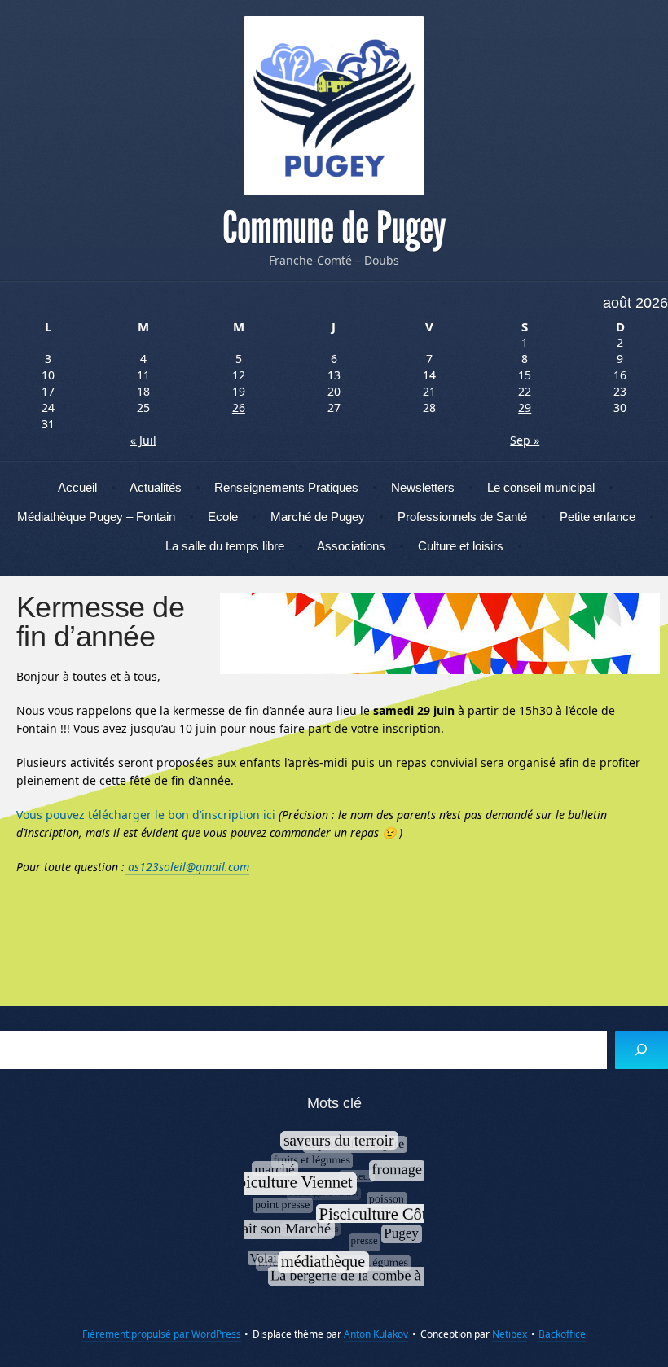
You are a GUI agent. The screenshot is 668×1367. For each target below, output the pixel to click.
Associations (351, 546)
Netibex (509, 1334)
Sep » (524, 440)
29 (524, 407)
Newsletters (423, 487)
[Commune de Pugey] (334, 105)
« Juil (143, 440)
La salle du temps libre (224, 546)
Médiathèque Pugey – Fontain (96, 517)
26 (238, 407)
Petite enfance (597, 517)
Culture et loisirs (460, 546)
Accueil (77, 487)
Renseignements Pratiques (286, 487)
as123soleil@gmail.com (187, 866)
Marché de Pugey (317, 517)
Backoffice (562, 1334)
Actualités (156, 487)
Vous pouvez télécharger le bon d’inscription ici (145, 814)
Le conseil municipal (541, 487)
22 (524, 391)
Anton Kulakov (376, 1334)
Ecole (223, 517)
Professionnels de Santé (462, 517)
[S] (641, 1050)
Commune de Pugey (334, 228)
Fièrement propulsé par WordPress (161, 1334)
